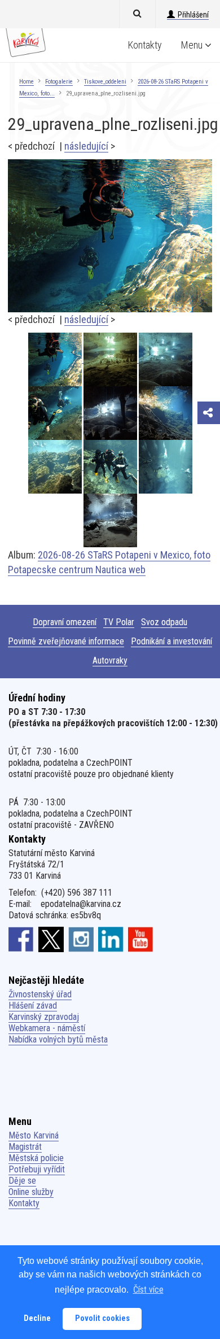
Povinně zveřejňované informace (66, 641)
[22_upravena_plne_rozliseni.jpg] (165, 466)
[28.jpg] (111, 412)
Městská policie (36, 1158)
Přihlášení (193, 14)
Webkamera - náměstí (46, 1028)
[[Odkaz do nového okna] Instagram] (81, 939)
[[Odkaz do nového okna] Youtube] (140, 939)
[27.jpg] (165, 359)
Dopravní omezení (64, 622)
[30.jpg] (111, 359)
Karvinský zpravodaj (43, 1016)
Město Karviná (33, 1135)
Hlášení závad (32, 1005)
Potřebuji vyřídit (36, 1169)
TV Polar (118, 622)
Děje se (22, 1180)
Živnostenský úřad (40, 994)
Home (26, 81)
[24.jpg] (55, 466)
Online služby (31, 1192)
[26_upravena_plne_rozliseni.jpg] (55, 412)
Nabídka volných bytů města (58, 1039)
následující (86, 146)
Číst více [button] (148, 1289)
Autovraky (110, 660)
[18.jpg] (110, 520)
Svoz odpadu (164, 622)
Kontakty (145, 45)
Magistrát (25, 1146)
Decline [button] (37, 1318)
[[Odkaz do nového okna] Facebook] (21, 939)
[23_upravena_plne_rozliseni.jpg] (111, 466)
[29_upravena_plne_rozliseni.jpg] (110, 235)
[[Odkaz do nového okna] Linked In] (111, 939)
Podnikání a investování (171, 641)
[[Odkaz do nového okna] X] (51, 939)
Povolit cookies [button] (102, 1318)
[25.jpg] (165, 412)
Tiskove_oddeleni (105, 81)
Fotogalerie (59, 81)
